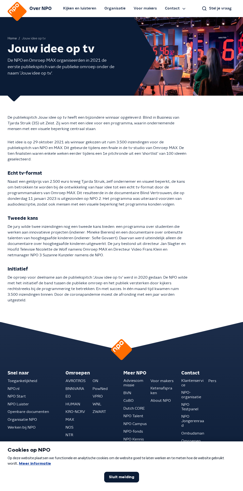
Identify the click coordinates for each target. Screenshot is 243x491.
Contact (172, 8)
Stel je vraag (220, 8)
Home (12, 38)
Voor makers (145, 8)
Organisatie (115, 8)
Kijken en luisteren (79, 8)
